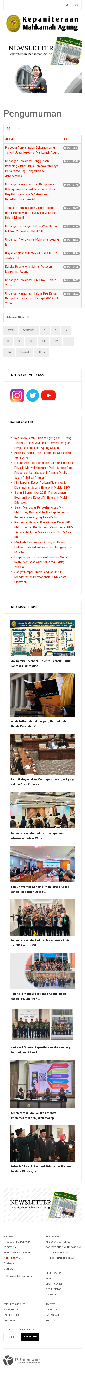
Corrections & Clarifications (64, 1247)
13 (68, 341)
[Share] (67, 5)
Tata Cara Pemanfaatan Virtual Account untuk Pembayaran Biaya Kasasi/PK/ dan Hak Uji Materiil (31, 213)
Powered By (22, 1360)
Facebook (51, 1310)
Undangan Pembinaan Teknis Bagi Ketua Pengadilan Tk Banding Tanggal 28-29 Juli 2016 (31, 298)
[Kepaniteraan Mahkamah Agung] (42, 23)
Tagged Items (11, 1315)
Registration (54, 1273)
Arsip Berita (10, 1310)
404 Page (51, 1294)
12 (56, 341)
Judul (9, 139)
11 (43, 341)
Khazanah (9, 1263)
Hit (65, 139)
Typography (11, 1320)
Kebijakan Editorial (58, 1242)
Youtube (51, 1320)
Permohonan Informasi (60, 1258)
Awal (10, 330)
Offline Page (53, 1289)
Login (49, 1268)
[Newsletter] (44, 51)
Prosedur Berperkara (16, 1242)
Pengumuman (11, 1258)
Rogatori (8, 1247)
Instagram (52, 1315)
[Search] (76, 5)
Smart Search (54, 1284)
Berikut (24, 352)
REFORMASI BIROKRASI (15, 1252)
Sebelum (28, 330)
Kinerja (8, 1269)
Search (50, 1278)
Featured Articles (14, 1304)
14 (9, 352)
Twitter (50, 1304)
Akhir (41, 352)
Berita (7, 1236)
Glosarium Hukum (57, 1252)
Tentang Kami (54, 1236)
